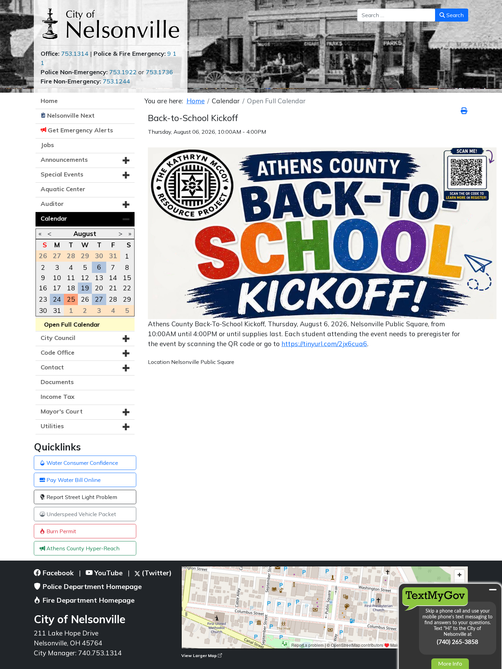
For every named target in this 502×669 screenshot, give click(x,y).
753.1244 (116, 81)
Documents (57, 382)
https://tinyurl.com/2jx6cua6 (324, 344)
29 (127, 299)
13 (99, 278)
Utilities (52, 426)
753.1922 (123, 72)
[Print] (464, 111)
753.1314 (74, 53)
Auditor (52, 204)
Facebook (57, 572)
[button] (126, 160)
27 (99, 299)
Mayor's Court (62, 411)
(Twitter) (156, 572)
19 (85, 288)
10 (57, 278)
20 (99, 288)
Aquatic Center (63, 189)
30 (43, 310)
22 (127, 288)
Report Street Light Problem (81, 497)
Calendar (54, 218)
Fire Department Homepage (88, 600)
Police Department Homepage (91, 586)
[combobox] (396, 15)
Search (454, 15)
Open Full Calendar (72, 324)
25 (71, 299)
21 (113, 288)
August (84, 233)
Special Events (62, 174)
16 (43, 288)
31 (57, 310)
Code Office (57, 352)
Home (49, 101)
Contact (52, 367)
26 (85, 299)
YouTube (108, 572)
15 (127, 278)
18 (71, 288)
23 (43, 299)
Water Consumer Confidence (81, 462)
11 (71, 278)
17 (57, 288)
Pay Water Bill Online (73, 479)
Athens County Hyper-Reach (82, 548)
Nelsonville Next (71, 115)
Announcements (64, 159)
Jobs (47, 145)
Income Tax (57, 397)
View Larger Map (199, 655)
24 (57, 299)
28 (113, 299)
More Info (450, 664)
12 (85, 278)
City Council (58, 338)
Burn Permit (60, 531)
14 (113, 278)
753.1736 (159, 72)
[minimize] (493, 589)
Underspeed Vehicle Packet (80, 514)
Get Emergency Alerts (80, 130)
